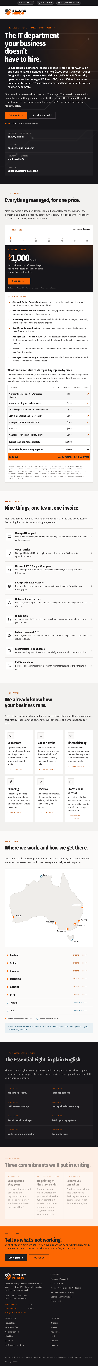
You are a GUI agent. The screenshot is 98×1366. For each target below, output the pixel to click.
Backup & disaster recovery (62, 1292)
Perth (53, 1336)
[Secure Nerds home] (15, 12)
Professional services (14, 1345)
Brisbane (54, 1323)
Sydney (54, 1327)
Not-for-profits (11, 1327)
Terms (15, 1362)
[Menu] (90, 12)
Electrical (9, 1341)
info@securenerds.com (70, 3)
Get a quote (16, 115)
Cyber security (57, 1283)
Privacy (8, 1362)
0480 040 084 (46, 3)
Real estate (10, 1323)
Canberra (54, 1345)
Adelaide (54, 1341)
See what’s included (42, 115)
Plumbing (9, 1336)
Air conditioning (12, 1332)
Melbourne (55, 1332)
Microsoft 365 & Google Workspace (66, 1288)
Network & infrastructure (61, 1297)
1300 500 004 (26, 3)
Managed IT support (59, 1279)
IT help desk (56, 1301)
